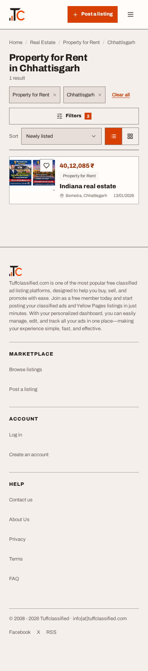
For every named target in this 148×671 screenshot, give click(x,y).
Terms (16, 559)
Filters (88, 117)
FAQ (14, 578)
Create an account (29, 454)
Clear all (121, 95)
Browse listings (25, 369)
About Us (19, 519)
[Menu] (130, 14)
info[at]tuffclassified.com (100, 618)
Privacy (17, 539)
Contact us (21, 499)
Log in (15, 435)
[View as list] (113, 136)
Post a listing (23, 389)
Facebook (20, 632)
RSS (51, 632)
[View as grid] (130, 136)
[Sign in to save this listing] (46, 165)
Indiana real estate (88, 186)
